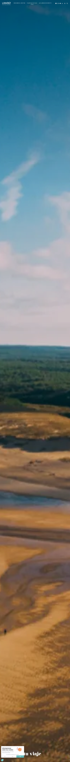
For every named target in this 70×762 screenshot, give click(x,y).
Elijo (12, 756)
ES (62, 3)
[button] (2, 760)
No (4, 756)
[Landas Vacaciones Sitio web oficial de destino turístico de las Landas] (6, 3)
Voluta (69, 756)
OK (20, 756)
